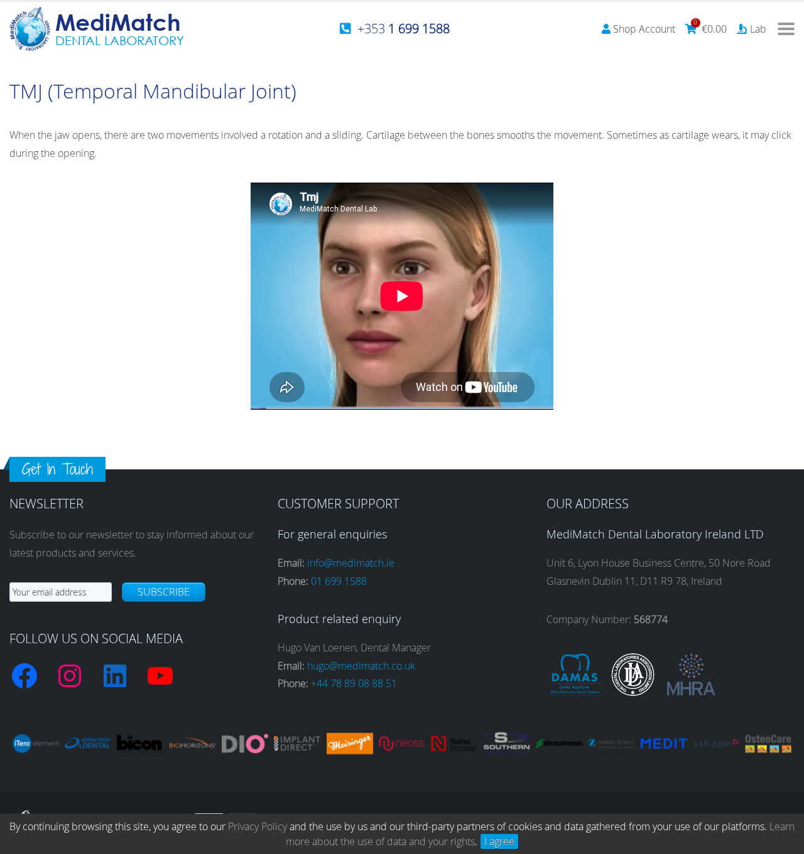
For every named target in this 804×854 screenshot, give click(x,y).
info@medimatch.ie (350, 563)
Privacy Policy (257, 826)
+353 (403, 28)
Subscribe (164, 592)
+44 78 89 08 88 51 (354, 683)
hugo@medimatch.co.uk (361, 666)
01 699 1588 (339, 581)
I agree (499, 841)
